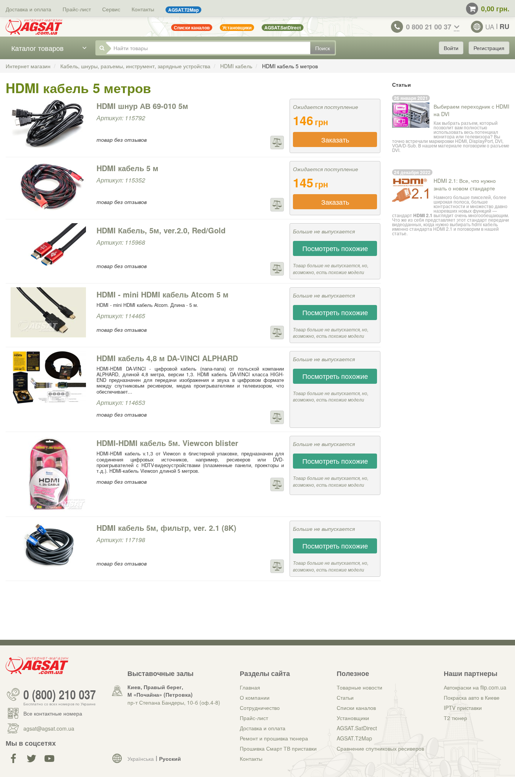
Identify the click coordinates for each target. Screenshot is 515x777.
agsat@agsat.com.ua (48, 728)
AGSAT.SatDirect (357, 728)
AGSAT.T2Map (354, 738)
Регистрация (489, 48)
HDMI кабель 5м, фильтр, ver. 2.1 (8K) (166, 527)
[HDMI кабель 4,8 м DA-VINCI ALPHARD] (48, 377)
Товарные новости (359, 687)
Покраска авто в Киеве (472, 697)
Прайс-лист (77, 9)
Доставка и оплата (28, 9)
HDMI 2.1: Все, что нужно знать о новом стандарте (465, 184)
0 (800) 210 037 (59, 694)
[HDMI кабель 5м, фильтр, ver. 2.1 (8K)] (48, 546)
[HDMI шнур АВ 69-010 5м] (48, 124)
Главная (250, 687)
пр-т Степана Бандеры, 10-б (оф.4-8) (173, 702)
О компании (255, 697)
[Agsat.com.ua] (34, 27)
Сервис (111, 9)
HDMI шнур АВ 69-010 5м (142, 105)
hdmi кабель (485, 224)
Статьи (345, 697)
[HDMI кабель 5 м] (48, 186)
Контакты (143, 9)
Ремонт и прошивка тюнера (274, 738)
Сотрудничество (260, 707)
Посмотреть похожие (335, 248)
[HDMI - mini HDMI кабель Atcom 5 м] (48, 312)
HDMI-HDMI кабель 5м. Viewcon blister (167, 442)
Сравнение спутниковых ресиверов (380, 748)
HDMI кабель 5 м (127, 167)
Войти (451, 48)
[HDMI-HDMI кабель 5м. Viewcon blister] (48, 473)
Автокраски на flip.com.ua (475, 687)
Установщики (353, 718)
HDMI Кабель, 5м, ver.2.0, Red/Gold (161, 230)
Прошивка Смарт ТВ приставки (278, 748)
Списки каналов (356, 707)
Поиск (322, 48)
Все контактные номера (52, 713)
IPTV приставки (463, 707)
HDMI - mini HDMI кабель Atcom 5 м (162, 294)
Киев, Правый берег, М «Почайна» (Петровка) (160, 690)
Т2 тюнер (455, 718)
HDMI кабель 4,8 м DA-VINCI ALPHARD (167, 357)
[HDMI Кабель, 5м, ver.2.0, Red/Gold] (48, 248)
